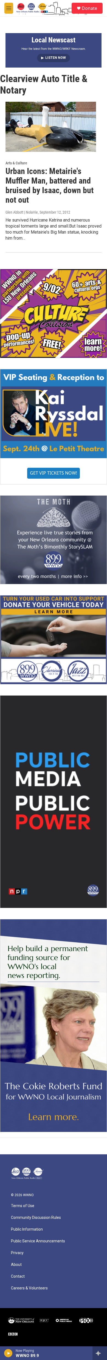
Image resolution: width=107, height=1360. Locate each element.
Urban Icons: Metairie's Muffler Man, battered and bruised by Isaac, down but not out (49, 185)
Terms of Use (22, 1206)
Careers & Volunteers (29, 1288)
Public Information (27, 1229)
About (16, 1265)
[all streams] (99, 1353)
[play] (8, 1353)
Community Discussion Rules (36, 1218)
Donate (89, 8)
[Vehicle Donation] (53, 639)
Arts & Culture (16, 163)
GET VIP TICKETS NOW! (53, 473)
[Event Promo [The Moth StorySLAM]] (53, 540)
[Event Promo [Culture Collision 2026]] (53, 313)
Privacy (17, 1253)
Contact (18, 1276)
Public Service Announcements (38, 1241)
